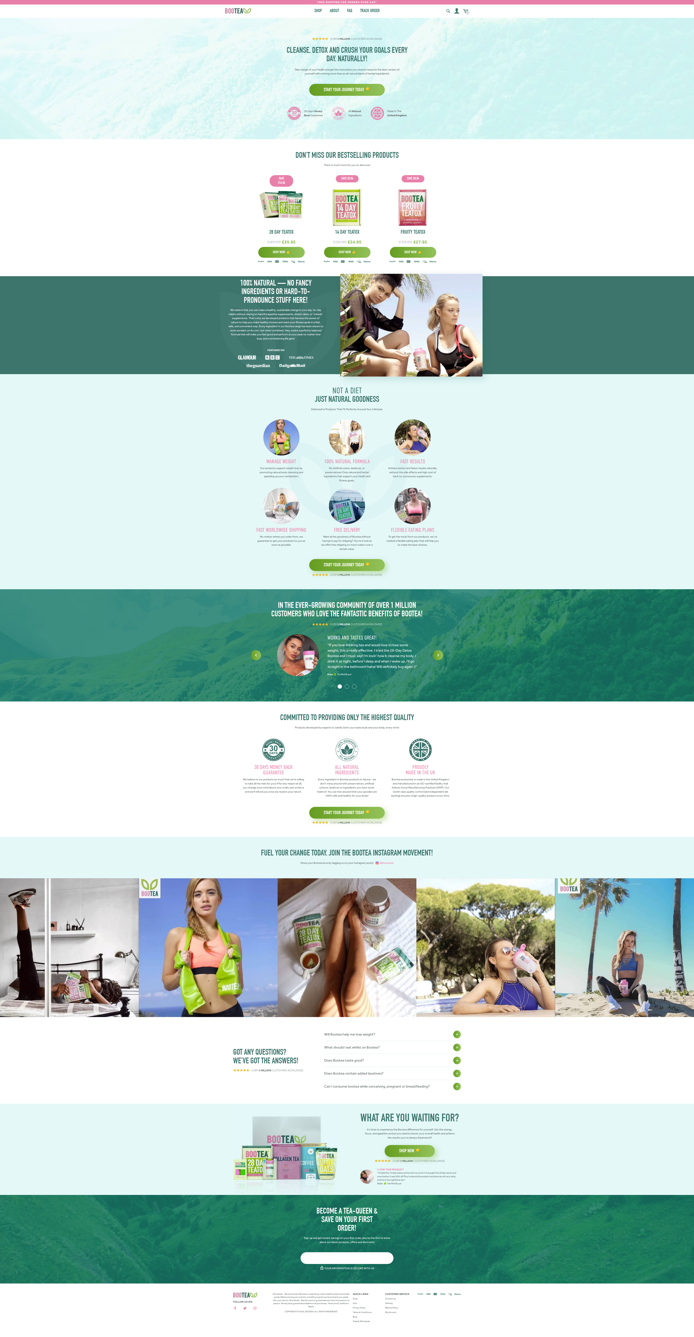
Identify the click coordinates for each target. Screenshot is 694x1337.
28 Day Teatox (281, 232)
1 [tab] (340, 686)
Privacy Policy (359, 1307)
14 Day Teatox (347, 232)
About (334, 11)
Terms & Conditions (362, 1312)
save (281, 181)
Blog (355, 1316)
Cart (355, 1303)
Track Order (370, 11)
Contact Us (390, 1298)
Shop (318, 11)
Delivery (389, 1303)
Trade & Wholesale (361, 1321)
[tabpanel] (347, 655)
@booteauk (386, 863)
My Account (391, 1312)
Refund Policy (391, 1307)
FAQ (349, 11)
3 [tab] (354, 686)
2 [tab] (347, 686)
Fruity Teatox (413, 232)
